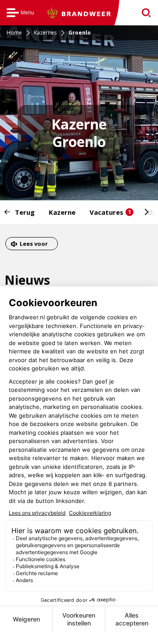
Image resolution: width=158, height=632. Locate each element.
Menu (20, 14)
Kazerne (62, 212)
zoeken (143, 13)
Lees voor (33, 244)
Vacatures (110, 212)
